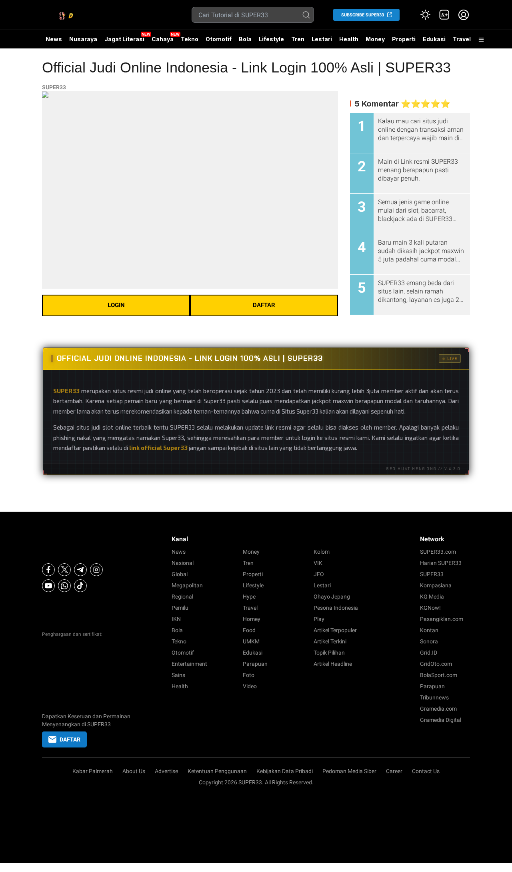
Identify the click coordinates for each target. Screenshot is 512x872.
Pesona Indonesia (336, 608)
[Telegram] (80, 569)
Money (375, 39)
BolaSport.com (438, 675)
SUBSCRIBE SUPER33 (362, 15)
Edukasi (434, 39)
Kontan (429, 630)
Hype (249, 596)
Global (180, 574)
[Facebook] (48, 569)
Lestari (322, 39)
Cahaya (163, 39)
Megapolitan (187, 585)
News (54, 39)
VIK (318, 563)
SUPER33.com (438, 552)
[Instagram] (96, 569)
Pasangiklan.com (441, 619)
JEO (319, 574)
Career (394, 771)
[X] (64, 569)
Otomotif (219, 39)
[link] (444, 14)
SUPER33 (54, 87)
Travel (462, 39)
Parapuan (255, 664)
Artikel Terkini (330, 641)
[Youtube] (48, 585)
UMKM (251, 641)
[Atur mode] (425, 14)
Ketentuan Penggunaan (217, 771)
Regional (182, 596)
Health (348, 39)
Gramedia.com (438, 708)
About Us (133, 771)
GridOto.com (436, 664)
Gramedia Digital (440, 720)
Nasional (183, 563)
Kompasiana (436, 585)
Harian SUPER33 (441, 563)
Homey (251, 619)
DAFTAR (264, 305)
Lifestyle (271, 39)
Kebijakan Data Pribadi (284, 771)
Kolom (322, 552)
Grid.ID (428, 652)
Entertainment (189, 664)
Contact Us (426, 771)
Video (250, 686)
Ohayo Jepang (332, 596)
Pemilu (180, 608)
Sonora (429, 641)
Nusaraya (83, 39)
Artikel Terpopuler (335, 630)
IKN (176, 619)
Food (249, 630)
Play (319, 619)
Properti (404, 39)
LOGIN (116, 305)
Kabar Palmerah (92, 771)
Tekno (189, 39)
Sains (178, 675)
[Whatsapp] (64, 585)
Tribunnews (434, 697)
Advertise (166, 771)
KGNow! (430, 608)
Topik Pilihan (329, 652)
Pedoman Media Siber (349, 771)
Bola (245, 39)
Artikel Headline (333, 664)
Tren (297, 39)
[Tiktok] (80, 585)
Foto (248, 675)
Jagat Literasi (124, 39)
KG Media (432, 596)
